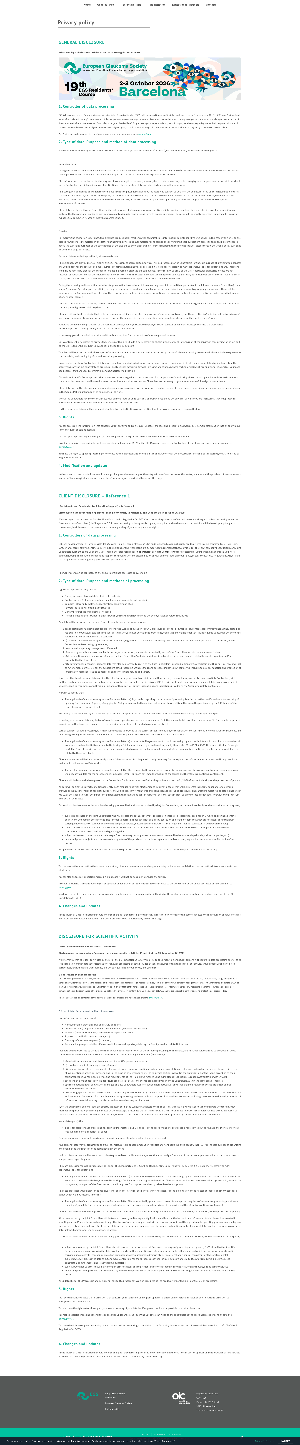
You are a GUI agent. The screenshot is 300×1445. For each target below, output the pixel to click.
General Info (105, 4)
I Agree (285, 1441)
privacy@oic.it (145, 134)
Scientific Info (132, 4)
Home (87, 4)
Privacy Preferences (264, 1441)
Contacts (211, 4)
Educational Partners (185, 4)
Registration (158, 4)
